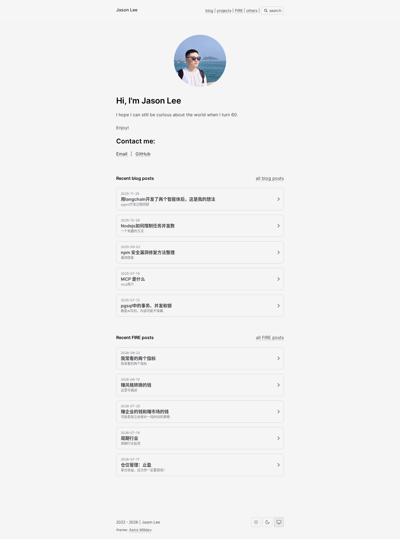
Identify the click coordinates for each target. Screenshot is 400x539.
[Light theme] (256, 522)
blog (209, 10)
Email (122, 153)
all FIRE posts (270, 337)
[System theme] (279, 522)
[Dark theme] (267, 522)
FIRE (239, 10)
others (251, 10)
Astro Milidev (140, 530)
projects (224, 10)
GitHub (143, 153)
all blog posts (270, 178)
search (274, 10)
